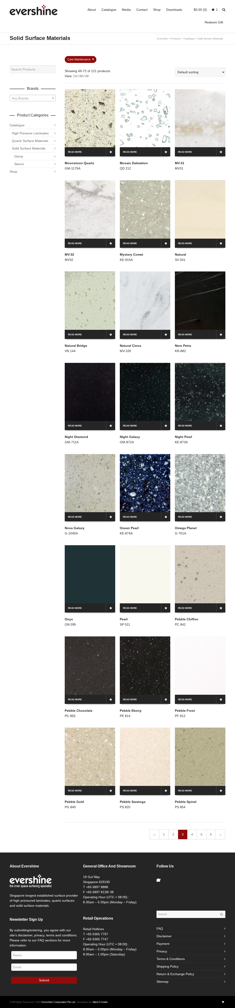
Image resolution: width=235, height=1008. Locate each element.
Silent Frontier (100, 1002)
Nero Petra (183, 345)
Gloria (18, 156)
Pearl (124, 619)
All (87, 76)
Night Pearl (183, 437)
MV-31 (179, 163)
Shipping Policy (168, 966)
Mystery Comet (131, 254)
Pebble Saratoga (132, 802)
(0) (200, 9)
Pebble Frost (185, 710)
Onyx (69, 619)
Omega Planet (186, 528)
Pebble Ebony (131, 710)
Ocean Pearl (129, 528)
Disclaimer (164, 936)
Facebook (160, 878)
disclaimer (25, 935)
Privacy (162, 951)
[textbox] (32, 98)
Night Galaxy (130, 437)
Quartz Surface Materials (30, 141)
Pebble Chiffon (186, 619)
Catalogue (17, 125)
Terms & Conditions (171, 959)
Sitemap (162, 981)
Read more (75, 152)
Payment (163, 944)
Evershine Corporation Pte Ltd (58, 1002)
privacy (39, 935)
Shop (13, 171)
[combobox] (33, 98)
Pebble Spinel (185, 802)
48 (81, 76)
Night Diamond (76, 437)
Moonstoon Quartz (79, 163)
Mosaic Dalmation (134, 163)
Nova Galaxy (74, 528)
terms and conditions (61, 935)
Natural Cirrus (130, 345)
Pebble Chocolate (78, 710)
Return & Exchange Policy (175, 974)
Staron (19, 164)
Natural (180, 254)
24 (75, 76)
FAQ (160, 928)
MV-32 (69, 254)
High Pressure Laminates (30, 133)
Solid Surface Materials (28, 148)
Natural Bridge (76, 345)
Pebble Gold (74, 802)
